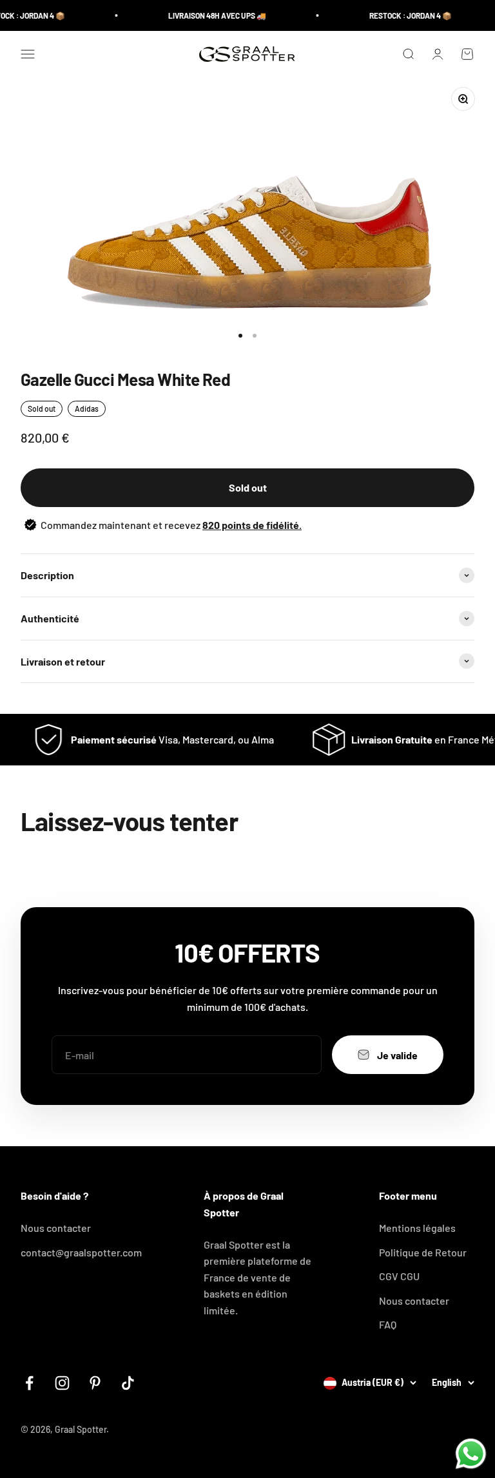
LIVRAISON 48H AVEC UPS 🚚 (206, 15)
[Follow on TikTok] (128, 1383)
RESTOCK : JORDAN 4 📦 (399, 15)
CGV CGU (399, 1276)
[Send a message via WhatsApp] (471, 1454)
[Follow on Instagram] (62, 1383)
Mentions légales (417, 1228)
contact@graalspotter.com (81, 1252)
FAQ (387, 1324)
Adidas (87, 408)
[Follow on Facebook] (29, 1383)
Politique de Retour (423, 1252)
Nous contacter (56, 1228)
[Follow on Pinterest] (95, 1383)
